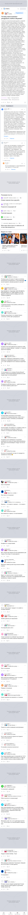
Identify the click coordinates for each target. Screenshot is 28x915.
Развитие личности (12, 818)
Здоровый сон (10, 606)
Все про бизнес (11, 725)
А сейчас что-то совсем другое (15, 203)
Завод (8, 210)
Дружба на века (12, 223)
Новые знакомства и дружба (10, 200)
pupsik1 (4, 210)
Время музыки (11, 625)
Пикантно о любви (11, 493)
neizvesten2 (5, 223)
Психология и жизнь (11, 413)
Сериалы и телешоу (12, 277)
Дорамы (9, 370)
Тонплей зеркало (6, 213)
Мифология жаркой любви (13, 695)
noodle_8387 (5, 197)
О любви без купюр (10, 13)
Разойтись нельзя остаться (14, 796)
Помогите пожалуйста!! (8, 207)
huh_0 (4, 217)
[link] (10, 243)
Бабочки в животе (12, 197)
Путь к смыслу (10, 882)
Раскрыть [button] (6, 136)
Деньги (8, 217)
